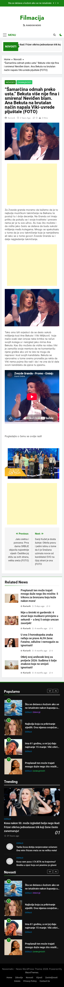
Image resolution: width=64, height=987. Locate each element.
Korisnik (11, 117)
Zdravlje (19, 977)
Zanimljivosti (24, 82)
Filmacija (32, 17)
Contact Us (45, 981)
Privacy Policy (30, 981)
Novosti (10, 82)
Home (9, 977)
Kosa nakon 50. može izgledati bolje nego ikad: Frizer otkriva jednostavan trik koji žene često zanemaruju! (28, 3)
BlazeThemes (31, 972)
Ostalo (28, 712)
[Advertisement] (32, 184)
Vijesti (39, 977)
